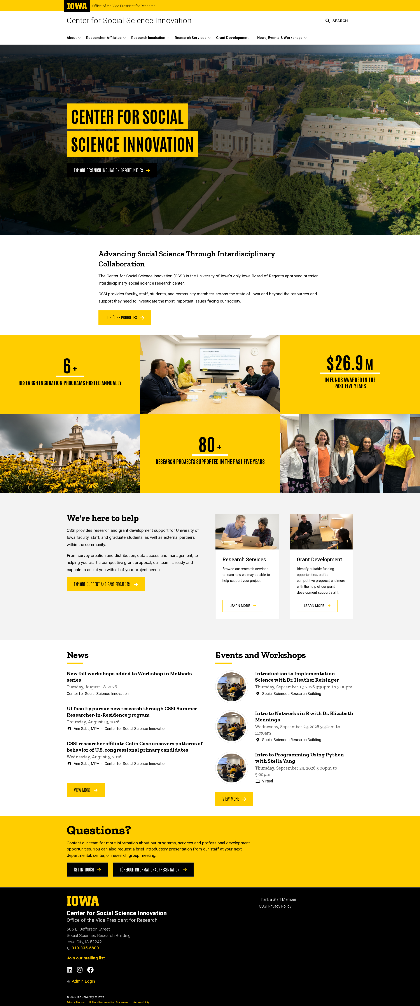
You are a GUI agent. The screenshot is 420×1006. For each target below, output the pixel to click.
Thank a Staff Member (277, 899)
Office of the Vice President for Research (123, 6)
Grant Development (232, 38)
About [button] (72, 38)
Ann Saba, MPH (86, 728)
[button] (336, 21)
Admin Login (83, 981)
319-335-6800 (85, 947)
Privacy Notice (75, 1002)
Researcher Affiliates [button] (104, 38)
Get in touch (84, 869)
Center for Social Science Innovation (129, 20)
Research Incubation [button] (148, 38)
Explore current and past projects (102, 584)
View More (82, 790)
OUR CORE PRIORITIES (122, 317)
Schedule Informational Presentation (150, 869)
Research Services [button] (190, 38)
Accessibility (141, 1002)
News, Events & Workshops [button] (280, 38)
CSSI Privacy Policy (275, 906)
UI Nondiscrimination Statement (109, 1002)
